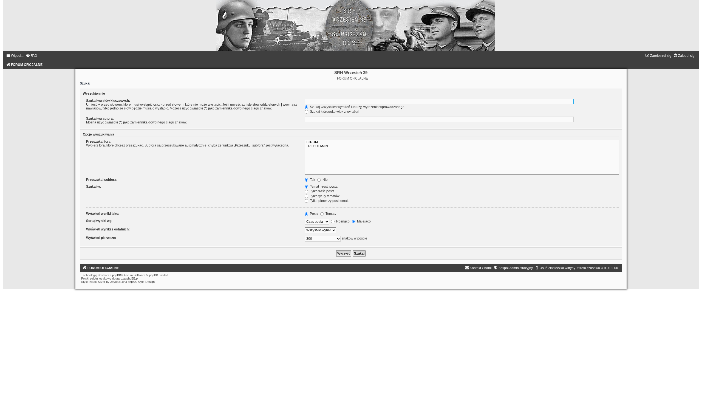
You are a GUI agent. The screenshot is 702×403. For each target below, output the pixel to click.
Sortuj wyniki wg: (99, 221)
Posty (313, 214)
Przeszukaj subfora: (101, 180)
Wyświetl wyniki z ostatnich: (108, 229)
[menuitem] (31, 56)
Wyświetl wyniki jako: (102, 214)
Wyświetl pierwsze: (101, 238)
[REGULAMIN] (462, 146)
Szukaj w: (93, 186)
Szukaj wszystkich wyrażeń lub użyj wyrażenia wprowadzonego (356, 107)
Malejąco (363, 221)
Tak (312, 180)
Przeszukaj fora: (99, 141)
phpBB (116, 275)
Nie (325, 180)
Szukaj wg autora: (100, 118)
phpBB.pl (132, 278)
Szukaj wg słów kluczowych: (108, 101)
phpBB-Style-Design (141, 281)
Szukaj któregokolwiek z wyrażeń (334, 112)
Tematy (330, 214)
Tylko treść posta (322, 191)
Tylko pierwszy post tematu (329, 201)
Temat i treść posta (323, 186)
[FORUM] (462, 142)
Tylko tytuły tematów (324, 196)
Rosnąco (342, 221)
